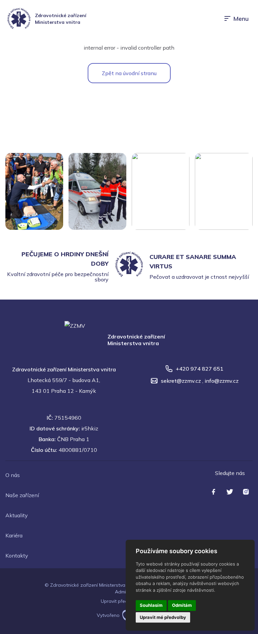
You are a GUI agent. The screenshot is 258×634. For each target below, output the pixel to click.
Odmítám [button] (182, 605)
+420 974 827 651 (199, 368)
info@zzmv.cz (222, 380)
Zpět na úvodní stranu (129, 73)
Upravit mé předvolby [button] (163, 617)
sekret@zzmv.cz (181, 380)
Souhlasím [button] (151, 605)
